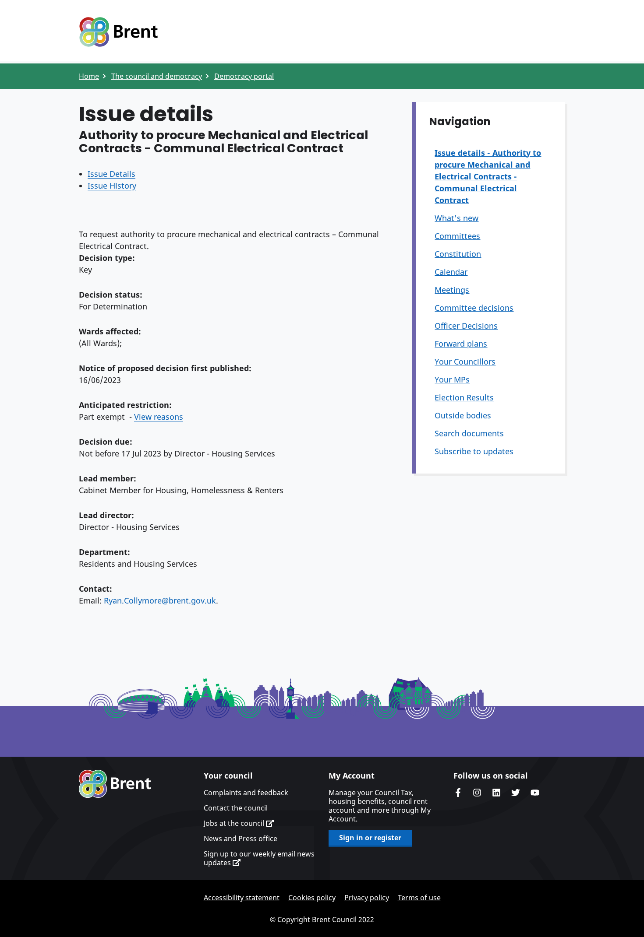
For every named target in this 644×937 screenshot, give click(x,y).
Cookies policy (312, 897)
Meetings (452, 289)
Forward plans (461, 343)
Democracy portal (244, 76)
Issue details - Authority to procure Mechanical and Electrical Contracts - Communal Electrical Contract (488, 176)
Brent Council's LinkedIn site (496, 792)
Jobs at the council (235, 823)
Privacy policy (366, 897)
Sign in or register (370, 837)
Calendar (451, 272)
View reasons (158, 416)
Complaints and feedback (246, 792)
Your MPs (452, 379)
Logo (118, 32)
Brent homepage (115, 784)
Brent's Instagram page (477, 792)
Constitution (458, 254)
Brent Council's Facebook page (457, 792)
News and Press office (240, 838)
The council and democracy (156, 76)
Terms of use (419, 897)
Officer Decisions (466, 325)
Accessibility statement (242, 897)
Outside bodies (463, 415)
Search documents (469, 433)
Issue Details (111, 173)
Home (89, 76)
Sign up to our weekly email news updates (259, 858)
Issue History (112, 185)
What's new (456, 218)
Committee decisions (474, 307)
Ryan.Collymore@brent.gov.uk (160, 600)
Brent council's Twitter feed (515, 792)
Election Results (464, 397)
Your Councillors (465, 361)
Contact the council (236, 808)
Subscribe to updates (474, 451)
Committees (457, 236)
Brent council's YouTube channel (535, 792)
